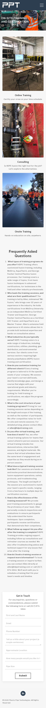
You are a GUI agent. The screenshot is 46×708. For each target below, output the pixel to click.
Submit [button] (23, 675)
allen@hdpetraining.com (21, 428)
